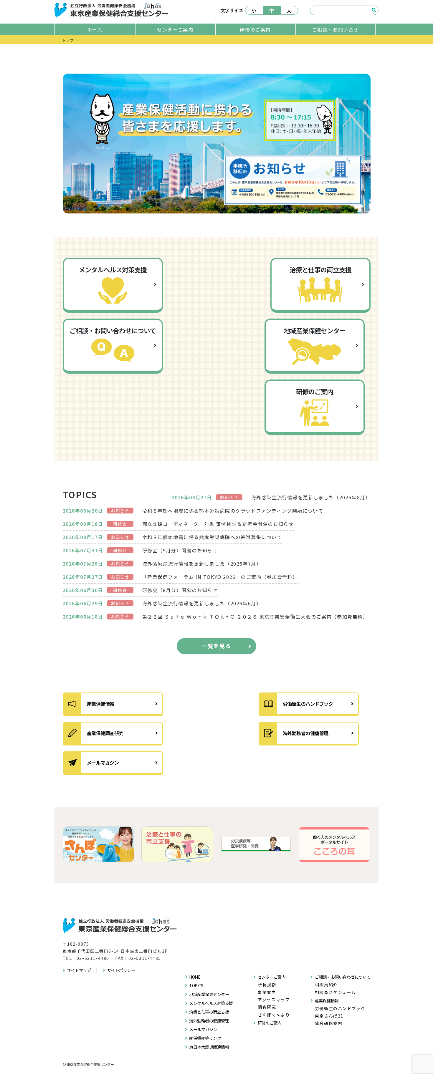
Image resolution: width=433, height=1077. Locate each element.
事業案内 (267, 992)
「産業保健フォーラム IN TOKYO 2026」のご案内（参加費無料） (220, 576)
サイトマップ (79, 970)
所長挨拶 (267, 984)
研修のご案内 (255, 29)
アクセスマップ (274, 1000)
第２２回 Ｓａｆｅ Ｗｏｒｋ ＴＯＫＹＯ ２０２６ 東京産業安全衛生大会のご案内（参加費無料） (255, 616)
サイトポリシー (121, 970)
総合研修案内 (329, 1023)
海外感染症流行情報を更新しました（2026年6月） (202, 603)
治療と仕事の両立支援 (209, 1012)
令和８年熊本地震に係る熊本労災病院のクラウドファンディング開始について (232, 510)
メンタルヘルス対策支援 (211, 1003)
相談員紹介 (326, 984)
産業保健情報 (100, 703)
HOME (194, 977)
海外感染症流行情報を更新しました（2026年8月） (311, 497)
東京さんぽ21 (329, 1016)
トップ (68, 40)
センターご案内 (175, 29)
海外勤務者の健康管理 (305, 733)
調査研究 (267, 1007)
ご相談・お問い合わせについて (343, 977)
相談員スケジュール (335, 992)
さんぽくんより (274, 1015)
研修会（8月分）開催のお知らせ (180, 590)
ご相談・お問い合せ (335, 29)
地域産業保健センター (209, 994)
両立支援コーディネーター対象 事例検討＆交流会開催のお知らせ (218, 523)
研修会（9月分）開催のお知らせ (180, 550)
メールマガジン (103, 762)
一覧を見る (216, 645)
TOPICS (196, 985)
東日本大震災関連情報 (209, 1047)
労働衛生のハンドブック (308, 703)
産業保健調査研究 (105, 733)
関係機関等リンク (205, 1038)
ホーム (95, 29)
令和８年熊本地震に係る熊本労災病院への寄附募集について (212, 537)
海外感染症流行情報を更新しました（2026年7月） (202, 563)
